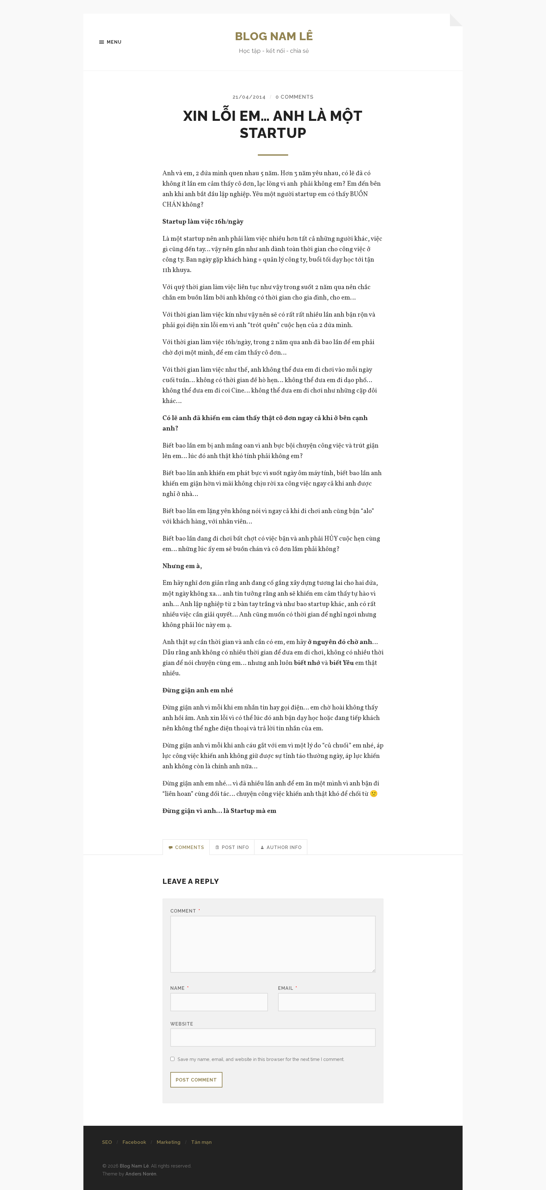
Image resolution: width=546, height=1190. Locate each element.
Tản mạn (201, 1142)
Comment (185, 911)
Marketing (168, 1142)
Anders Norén (140, 1173)
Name (179, 988)
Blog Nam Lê (274, 36)
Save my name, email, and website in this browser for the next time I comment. (261, 1059)
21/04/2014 (249, 97)
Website (181, 1023)
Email (287, 988)
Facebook (134, 1142)
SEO (107, 1142)
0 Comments (294, 97)
